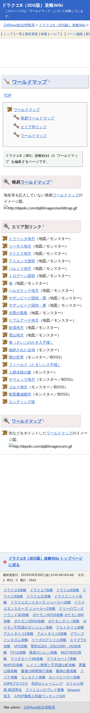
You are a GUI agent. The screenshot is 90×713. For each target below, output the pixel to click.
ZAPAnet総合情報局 (19, 25)
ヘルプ (55, 34)
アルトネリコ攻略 (70, 627)
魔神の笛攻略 (66, 671)
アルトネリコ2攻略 (19, 634)
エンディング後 (22, 402)
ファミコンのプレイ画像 (45, 690)
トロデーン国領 (22, 276)
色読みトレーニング (47, 683)
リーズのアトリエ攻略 (49, 640)
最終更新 (31, 34)
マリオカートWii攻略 (26, 659)
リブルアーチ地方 (24, 320)
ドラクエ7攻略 (41, 590)
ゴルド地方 (18, 387)
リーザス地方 (20, 246)
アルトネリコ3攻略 (52, 634)
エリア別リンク (33, 127)
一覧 (19, 34)
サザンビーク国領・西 (27, 298)
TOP (8, 95)
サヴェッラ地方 (22, 379)
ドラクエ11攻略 (38, 596)
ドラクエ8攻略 (67, 590)
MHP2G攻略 (13, 665)
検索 (44, 34)
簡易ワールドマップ (37, 118)
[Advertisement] (45, 52)
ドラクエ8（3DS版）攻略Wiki (32, 5)
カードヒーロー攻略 (64, 677)
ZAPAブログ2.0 (16, 683)
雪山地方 (16, 335)
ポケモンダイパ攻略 (64, 621)
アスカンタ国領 (22, 261)
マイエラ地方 (20, 253)
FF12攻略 (18, 652)
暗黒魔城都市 (20, 394)
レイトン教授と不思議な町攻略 (51, 665)
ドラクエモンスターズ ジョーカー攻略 (40, 602)
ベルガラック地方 (24, 290)
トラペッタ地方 (22, 238)
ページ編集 (75, 34)
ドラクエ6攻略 (15, 590)
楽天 (7, 696)
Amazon (73, 690)
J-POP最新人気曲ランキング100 (39, 696)
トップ (8, 34)
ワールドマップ (29, 82)
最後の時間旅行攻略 (36, 671)
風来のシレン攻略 (43, 652)
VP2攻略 (21, 646)
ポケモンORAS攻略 (29, 621)
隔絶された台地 (22, 350)
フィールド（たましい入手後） (35, 365)
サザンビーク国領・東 (27, 305)
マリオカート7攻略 (61, 659)
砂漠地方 (16, 327)
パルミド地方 (20, 268)
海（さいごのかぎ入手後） (31, 342)
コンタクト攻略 (33, 677)
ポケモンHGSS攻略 (47, 615)
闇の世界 (16, 357)
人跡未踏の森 (20, 372)
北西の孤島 (18, 313)
